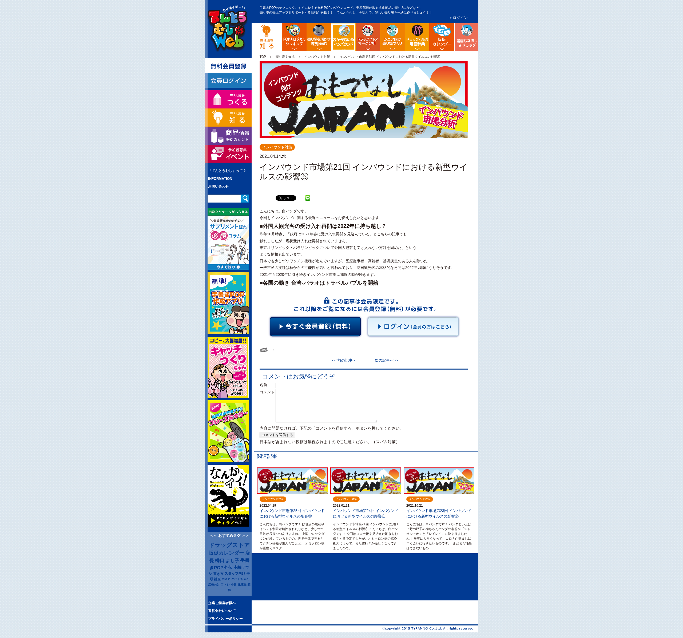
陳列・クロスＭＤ (319, 37)
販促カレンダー (226, 553)
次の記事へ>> (384, 360)
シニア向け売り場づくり (392, 37)
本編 (237, 567)
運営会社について (222, 611)
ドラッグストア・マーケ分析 (368, 37)
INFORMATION (220, 179)
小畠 (234, 584)
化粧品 (242, 584)
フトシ (225, 584)
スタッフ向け (235, 573)
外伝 (228, 567)
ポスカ (226, 578)
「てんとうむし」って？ (227, 171)
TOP (263, 57)
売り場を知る (285, 57)
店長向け (214, 584)
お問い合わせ (218, 186)
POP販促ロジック (294, 37)
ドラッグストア (229, 545)
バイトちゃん (240, 578)
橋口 (220, 560)
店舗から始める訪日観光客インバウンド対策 (354, 27)
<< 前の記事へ (346, 360)
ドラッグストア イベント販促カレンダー (441, 37)
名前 (267, 385)
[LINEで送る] (307, 194)
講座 (217, 579)
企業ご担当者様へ (222, 603)
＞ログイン (458, 17)
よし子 (232, 560)
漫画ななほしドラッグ (466, 37)
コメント (267, 392)
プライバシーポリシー (225, 619)
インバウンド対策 (317, 57)
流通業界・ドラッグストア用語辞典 (417, 37)
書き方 (218, 574)
